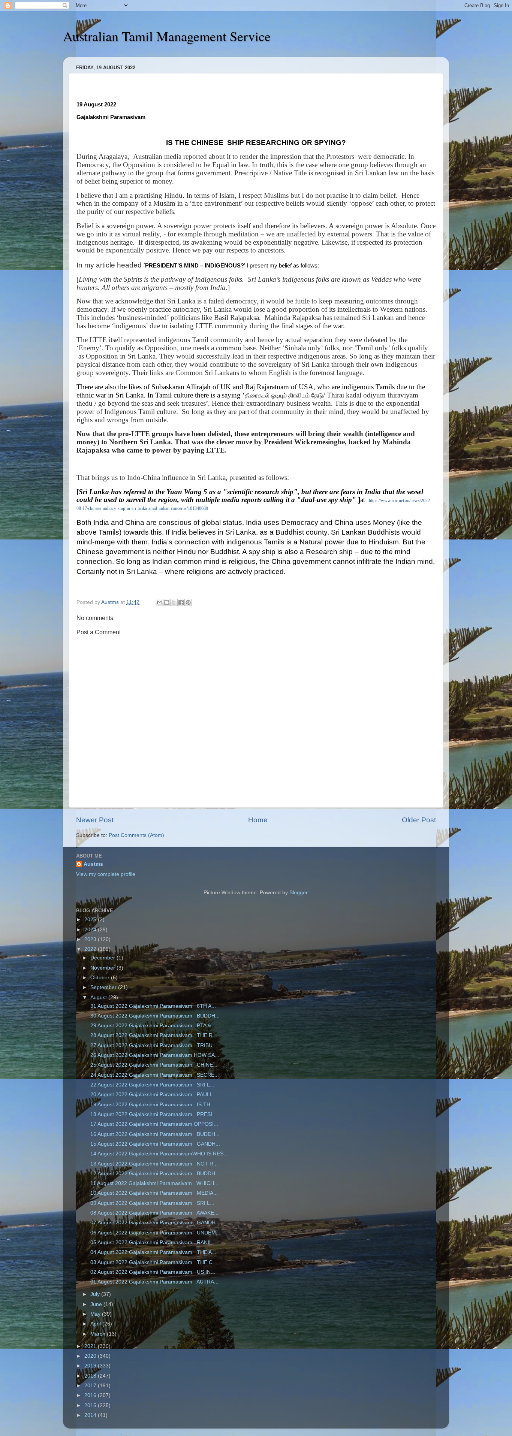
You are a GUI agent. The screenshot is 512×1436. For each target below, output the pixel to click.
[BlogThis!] (167, 602)
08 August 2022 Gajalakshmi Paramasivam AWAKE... (154, 1213)
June (96, 1304)
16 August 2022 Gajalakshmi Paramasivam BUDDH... (154, 1134)
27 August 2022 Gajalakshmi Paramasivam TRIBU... (153, 1045)
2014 (91, 1415)
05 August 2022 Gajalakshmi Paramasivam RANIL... (153, 1242)
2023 (91, 939)
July (95, 1294)
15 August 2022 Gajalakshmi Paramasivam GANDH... (154, 1144)
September (104, 987)
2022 (91, 949)
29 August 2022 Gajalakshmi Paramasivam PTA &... (152, 1025)
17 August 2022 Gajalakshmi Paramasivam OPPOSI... (153, 1124)
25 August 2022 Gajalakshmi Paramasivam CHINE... (153, 1065)
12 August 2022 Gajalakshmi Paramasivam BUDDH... (154, 1173)
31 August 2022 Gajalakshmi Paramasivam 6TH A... (152, 1006)
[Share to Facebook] (181, 602)
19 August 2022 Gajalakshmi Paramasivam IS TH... (152, 1104)
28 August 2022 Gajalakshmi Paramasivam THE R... (153, 1035)
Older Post (419, 820)
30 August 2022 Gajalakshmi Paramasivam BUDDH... (154, 1016)
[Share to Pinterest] (188, 602)
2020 (91, 1356)
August (99, 997)
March (98, 1334)
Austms (93, 864)
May (96, 1314)
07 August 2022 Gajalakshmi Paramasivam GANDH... (154, 1222)
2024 (91, 929)
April (96, 1324)
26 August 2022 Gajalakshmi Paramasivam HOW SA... (154, 1055)
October (100, 977)
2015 (91, 1405)
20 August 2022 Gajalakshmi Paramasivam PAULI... (152, 1094)
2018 (91, 1376)
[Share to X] (174, 602)
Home (258, 820)
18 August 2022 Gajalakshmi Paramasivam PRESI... (153, 1114)
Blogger (298, 892)
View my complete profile (105, 874)
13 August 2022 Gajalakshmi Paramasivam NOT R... (153, 1164)
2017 (91, 1385)
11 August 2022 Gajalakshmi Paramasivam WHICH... (154, 1183)
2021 (91, 1346)
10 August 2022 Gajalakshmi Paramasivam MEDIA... (153, 1193)
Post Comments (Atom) (136, 835)
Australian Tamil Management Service (167, 36)
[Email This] (159, 602)
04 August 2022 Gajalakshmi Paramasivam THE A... (152, 1252)
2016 (91, 1395)
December (103, 958)
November (103, 968)
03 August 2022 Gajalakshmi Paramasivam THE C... (153, 1262)
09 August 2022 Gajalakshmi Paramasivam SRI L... (151, 1203)
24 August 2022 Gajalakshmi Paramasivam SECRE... (154, 1075)
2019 (91, 1366)
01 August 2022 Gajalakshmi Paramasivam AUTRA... (154, 1282)
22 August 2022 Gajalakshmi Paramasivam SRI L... (151, 1085)
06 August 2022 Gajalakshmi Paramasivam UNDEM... (154, 1233)
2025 (91, 919)
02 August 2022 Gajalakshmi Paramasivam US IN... (152, 1272)
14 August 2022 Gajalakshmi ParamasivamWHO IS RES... (158, 1154)
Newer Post (95, 820)
